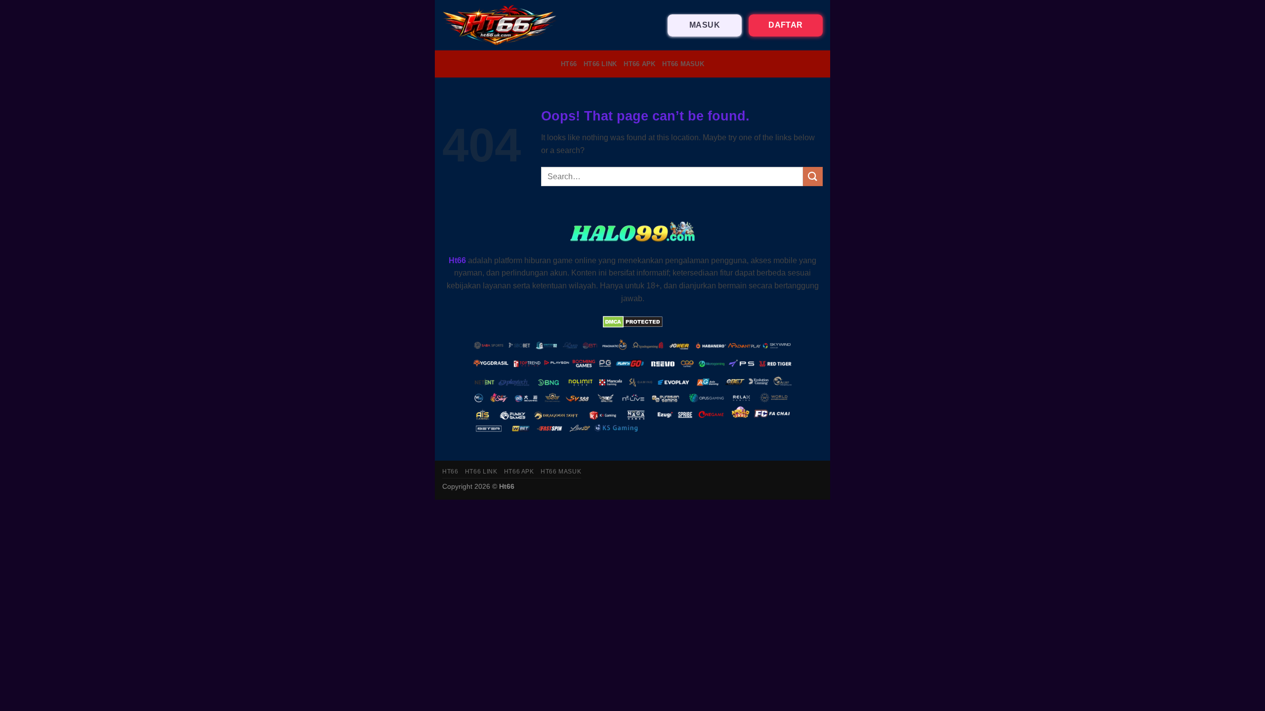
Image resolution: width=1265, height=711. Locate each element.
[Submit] (813, 176)
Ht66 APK (639, 64)
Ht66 (569, 64)
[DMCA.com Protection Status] (633, 321)
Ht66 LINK (600, 64)
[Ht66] (500, 25)
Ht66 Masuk (683, 64)
